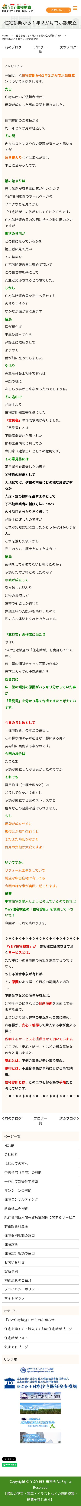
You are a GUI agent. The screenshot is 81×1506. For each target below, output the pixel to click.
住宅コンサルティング (21, 1199)
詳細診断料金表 (16, 1226)
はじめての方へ (16, 1163)
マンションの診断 (17, 1190)
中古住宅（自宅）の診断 (23, 1172)
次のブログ (67, 47)
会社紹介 (11, 1154)
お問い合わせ (58, 10)
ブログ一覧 (40, 49)
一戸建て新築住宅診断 (21, 1181)
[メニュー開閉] (75, 8)
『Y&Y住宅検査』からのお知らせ (29, 1319)
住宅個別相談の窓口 (19, 1235)
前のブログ (13, 47)
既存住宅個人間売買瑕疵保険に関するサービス (40, 1217)
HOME (5, 35)
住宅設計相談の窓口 (19, 1253)
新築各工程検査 (16, 1208)
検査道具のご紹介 (17, 1280)
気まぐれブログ (16, 1346)
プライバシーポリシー (21, 1288)
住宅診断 (11, 1244)
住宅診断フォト (16, 1337)
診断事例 (11, 1271)
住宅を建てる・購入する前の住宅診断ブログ (38, 35)
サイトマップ (14, 1297)
